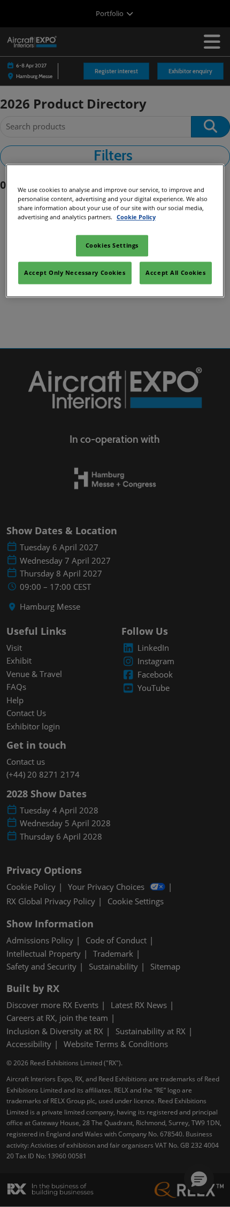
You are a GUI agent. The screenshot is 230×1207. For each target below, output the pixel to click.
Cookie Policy (136, 217)
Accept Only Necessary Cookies (75, 272)
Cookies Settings (112, 245)
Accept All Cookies (175, 272)
